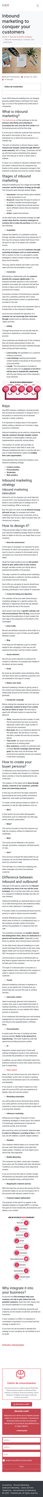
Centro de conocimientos (21, 1383)
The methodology (9, 120)
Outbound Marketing (10, 1488)
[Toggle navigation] (38, 5)
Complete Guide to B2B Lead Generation (21, 1351)
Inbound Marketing (21, 1485)
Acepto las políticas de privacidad (19, 1460)
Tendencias (7, 1490)
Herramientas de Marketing (24, 1490)
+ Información (21, 1431)
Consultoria (7, 1485)
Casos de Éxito (27, 1488)
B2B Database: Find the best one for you (21, 1360)
